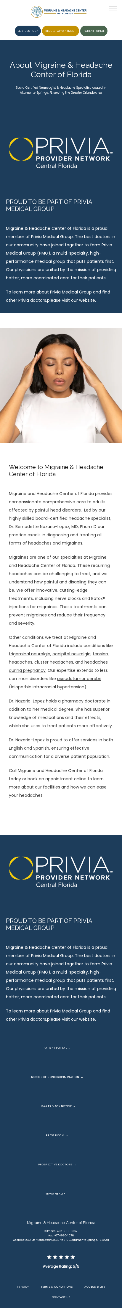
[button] (113, 9)
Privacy (23, 1287)
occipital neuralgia (71, 654)
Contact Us (61, 1297)
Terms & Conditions (57, 1287)
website (87, 300)
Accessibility (94, 1287)
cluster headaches (53, 662)
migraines (72, 543)
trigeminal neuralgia (29, 654)
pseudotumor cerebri (79, 679)
